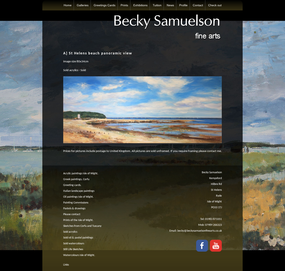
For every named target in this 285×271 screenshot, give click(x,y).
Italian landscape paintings (78, 191)
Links (66, 264)
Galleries (82, 5)
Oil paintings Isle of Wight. (78, 196)
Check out (215, 5)
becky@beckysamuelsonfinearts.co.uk (199, 230)
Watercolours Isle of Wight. (79, 255)
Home (68, 5)
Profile (183, 5)
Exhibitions (140, 5)
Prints (124, 5)
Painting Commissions (75, 202)
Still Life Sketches (73, 249)
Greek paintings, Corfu (76, 179)
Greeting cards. (72, 185)
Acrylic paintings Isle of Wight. (80, 173)
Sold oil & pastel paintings (78, 237)
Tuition (157, 5)
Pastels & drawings (74, 208)
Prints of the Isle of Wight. (78, 220)
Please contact (71, 214)
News (170, 5)
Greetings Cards (104, 5)
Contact (198, 5)
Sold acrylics (70, 231)
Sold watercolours (73, 243)
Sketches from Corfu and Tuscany (82, 226)
